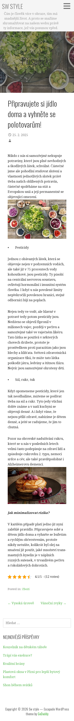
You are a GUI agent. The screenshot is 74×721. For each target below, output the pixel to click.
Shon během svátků (17, 685)
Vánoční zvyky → (53, 603)
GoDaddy (43, 714)
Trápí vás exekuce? (17, 655)
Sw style (12, 6)
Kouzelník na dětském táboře (25, 647)
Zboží (26, 589)
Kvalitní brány (14, 664)
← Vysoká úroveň (21, 603)
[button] (68, 6)
